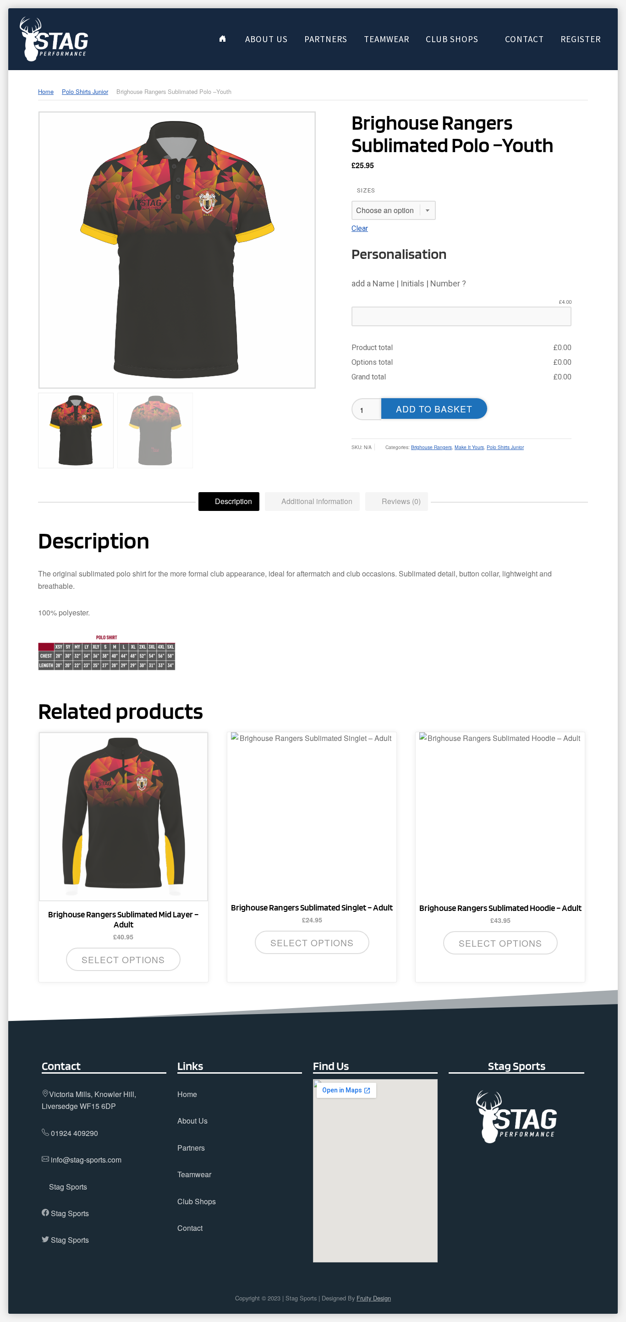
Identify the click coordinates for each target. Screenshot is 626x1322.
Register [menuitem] (580, 38)
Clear (359, 228)
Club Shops (196, 1201)
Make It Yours (469, 447)
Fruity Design (374, 1298)
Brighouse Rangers (431, 447)
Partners (191, 1147)
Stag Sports (68, 1186)
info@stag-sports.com (86, 1159)
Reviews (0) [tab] (400, 501)
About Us (192, 1120)
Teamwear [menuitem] (386, 38)
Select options (123, 959)
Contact (190, 1228)
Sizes (366, 190)
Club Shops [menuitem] (452, 38)
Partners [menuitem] (325, 38)
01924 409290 (74, 1133)
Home (46, 91)
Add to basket (434, 408)
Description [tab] (232, 501)
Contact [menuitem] (524, 38)
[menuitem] (222, 38)
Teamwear (194, 1174)
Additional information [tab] (316, 501)
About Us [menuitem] (266, 38)
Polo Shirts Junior (85, 91)
